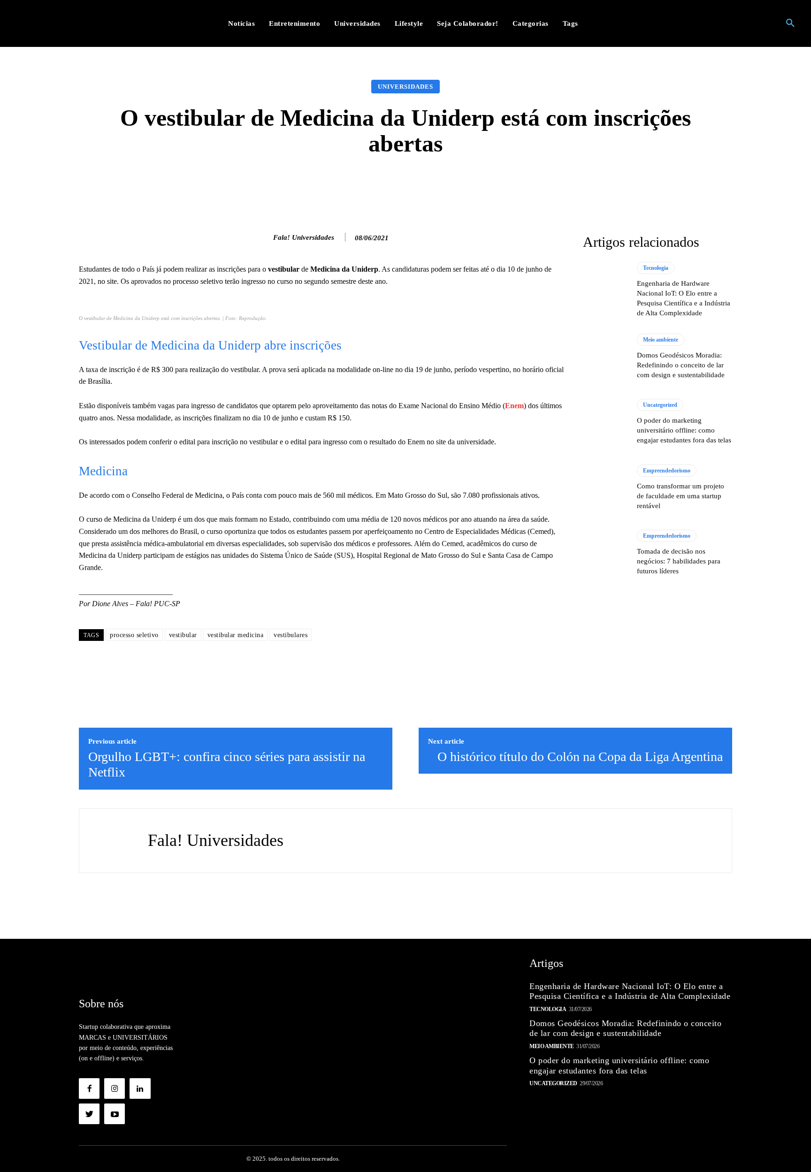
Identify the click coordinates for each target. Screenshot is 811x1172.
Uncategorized (660, 405)
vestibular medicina (235, 635)
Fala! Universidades (303, 237)
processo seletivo (134, 635)
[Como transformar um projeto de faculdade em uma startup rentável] (605, 487)
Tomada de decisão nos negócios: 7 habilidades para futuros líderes (678, 561)
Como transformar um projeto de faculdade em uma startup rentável (680, 496)
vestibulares (290, 635)
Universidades (405, 86)
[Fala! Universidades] (263, 237)
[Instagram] (114, 1088)
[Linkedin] (140, 1088)
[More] (555, 184)
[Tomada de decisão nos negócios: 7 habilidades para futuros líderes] (605, 552)
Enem (514, 406)
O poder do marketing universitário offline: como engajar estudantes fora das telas (684, 430)
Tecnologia (655, 268)
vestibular (183, 635)
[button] (790, 23)
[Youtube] (114, 1114)
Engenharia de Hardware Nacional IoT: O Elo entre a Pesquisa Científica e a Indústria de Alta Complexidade (629, 991)
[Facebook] (89, 1088)
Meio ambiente (660, 339)
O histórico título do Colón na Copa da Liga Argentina (580, 756)
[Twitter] (89, 1114)
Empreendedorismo (666, 470)
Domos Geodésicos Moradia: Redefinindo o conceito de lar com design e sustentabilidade (681, 365)
